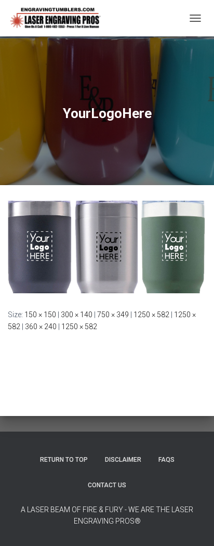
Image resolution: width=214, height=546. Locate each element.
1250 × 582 (151, 314)
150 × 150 (40, 314)
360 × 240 (41, 326)
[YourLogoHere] (107, 246)
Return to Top (64, 459)
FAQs (166, 459)
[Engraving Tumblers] (59, 18)
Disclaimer (123, 459)
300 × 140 (76, 314)
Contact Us (107, 485)
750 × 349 (113, 314)
